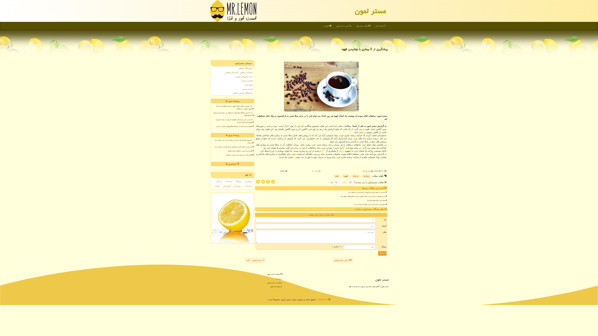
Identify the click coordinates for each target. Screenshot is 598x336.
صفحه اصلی (379, 26)
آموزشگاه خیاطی (245, 68)
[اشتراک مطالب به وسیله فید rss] (258, 181)
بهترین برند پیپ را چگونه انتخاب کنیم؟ (240, 150)
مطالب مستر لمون (362, 26)
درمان (341, 151)
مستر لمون (370, 11)
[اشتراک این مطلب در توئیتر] (263, 181)
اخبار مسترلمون (341, 260)
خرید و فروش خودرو (244, 76)
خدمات (248, 185)
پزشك (238, 181)
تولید (217, 185)
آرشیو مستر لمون (276, 286)
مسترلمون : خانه (254, 260)
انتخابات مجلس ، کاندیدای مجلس (239, 72)
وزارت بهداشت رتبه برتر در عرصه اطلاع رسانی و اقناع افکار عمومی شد (363, 196)
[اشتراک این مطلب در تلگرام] (273, 181)
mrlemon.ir (323, 299)
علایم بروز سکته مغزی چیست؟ (376, 200)
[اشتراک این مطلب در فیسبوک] (268, 181)
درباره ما (279, 278)
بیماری (366, 176)
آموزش (326, 26)
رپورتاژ (237, 185)
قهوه (298, 126)
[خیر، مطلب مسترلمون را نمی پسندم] (336, 182)
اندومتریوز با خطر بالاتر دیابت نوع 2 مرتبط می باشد (370, 204)
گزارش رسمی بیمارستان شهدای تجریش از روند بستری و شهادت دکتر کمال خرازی (234, 121)
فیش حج (249, 85)
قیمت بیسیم (247, 89)
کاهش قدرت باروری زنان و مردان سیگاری (239, 154)
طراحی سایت (247, 80)
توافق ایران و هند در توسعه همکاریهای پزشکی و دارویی (234, 126)
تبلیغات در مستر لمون (274, 282)
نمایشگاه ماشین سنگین (243, 93)
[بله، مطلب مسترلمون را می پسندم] (351, 182)
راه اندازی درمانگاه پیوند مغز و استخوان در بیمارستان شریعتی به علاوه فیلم (232, 114)
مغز (337, 176)
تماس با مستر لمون (343, 26)
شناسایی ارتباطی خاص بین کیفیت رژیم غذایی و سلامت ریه (367, 192)
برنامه (229, 181)
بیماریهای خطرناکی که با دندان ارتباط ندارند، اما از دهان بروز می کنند (233, 141)
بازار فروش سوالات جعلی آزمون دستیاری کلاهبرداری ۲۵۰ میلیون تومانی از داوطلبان (234, 107)
